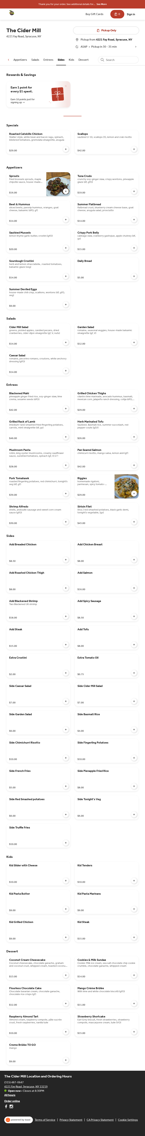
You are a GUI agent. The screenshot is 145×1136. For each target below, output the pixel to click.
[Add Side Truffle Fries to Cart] (66, 843)
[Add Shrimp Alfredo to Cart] (66, 522)
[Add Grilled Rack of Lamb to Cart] (66, 437)
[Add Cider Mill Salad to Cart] (66, 342)
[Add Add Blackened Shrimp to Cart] (66, 616)
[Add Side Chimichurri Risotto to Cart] (66, 758)
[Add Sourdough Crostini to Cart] (66, 276)
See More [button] (102, 4)
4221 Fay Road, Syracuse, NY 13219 (26, 1086)
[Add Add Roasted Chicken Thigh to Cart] (66, 588)
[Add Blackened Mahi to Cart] (66, 408)
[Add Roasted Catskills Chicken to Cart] (66, 149)
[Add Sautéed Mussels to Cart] (66, 248)
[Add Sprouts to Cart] (66, 191)
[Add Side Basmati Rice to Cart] (134, 729)
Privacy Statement (71, 1119)
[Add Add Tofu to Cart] (134, 644)
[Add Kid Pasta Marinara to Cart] (134, 909)
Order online (12, 1101)
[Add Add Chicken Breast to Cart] (134, 560)
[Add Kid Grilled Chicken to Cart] (66, 937)
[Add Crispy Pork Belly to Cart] (134, 248)
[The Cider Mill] (11, 13)
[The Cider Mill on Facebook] (6, 1107)
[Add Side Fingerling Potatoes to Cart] (134, 758)
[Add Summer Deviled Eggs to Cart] (66, 304)
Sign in (131, 14)
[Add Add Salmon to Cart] (134, 588)
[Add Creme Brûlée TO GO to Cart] (66, 1060)
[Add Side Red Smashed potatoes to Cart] (66, 814)
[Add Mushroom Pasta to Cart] (66, 465)
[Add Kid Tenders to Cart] (134, 880)
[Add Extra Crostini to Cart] (66, 673)
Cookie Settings (128, 1119)
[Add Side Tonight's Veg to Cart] (134, 814)
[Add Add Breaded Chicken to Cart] (66, 560)
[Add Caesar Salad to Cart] (66, 371)
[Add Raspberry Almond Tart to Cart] (66, 1032)
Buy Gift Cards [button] (94, 14)
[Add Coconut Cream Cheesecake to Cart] (66, 975)
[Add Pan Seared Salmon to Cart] (134, 465)
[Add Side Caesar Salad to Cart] (66, 701)
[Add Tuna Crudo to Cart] (134, 191)
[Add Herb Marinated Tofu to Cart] (134, 437)
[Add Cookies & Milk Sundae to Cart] (134, 975)
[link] (20, 59)
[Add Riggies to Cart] (134, 493)
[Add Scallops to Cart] (134, 149)
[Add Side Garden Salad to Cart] (66, 729)
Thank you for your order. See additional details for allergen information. (65, 4)
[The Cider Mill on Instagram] (11, 1107)
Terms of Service (45, 1119)
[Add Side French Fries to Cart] (66, 786)
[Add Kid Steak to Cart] (134, 937)
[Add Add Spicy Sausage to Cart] (134, 616)
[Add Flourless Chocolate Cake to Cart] (66, 1003)
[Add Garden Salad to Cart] (134, 342)
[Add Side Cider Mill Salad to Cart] (134, 701)
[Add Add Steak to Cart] (66, 644)
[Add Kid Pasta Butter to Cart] (66, 909)
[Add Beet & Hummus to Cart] (66, 219)
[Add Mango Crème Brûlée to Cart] (134, 1003)
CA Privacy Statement (100, 1119)
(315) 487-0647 (14, 1082)
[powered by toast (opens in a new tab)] (18, 1120)
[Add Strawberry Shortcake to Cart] (134, 1032)
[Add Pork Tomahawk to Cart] (66, 493)
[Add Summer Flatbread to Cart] (134, 219)
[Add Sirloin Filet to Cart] (134, 522)
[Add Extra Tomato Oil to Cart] (134, 673)
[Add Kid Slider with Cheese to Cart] (66, 880)
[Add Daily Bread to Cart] (134, 276)
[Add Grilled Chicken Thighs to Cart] (134, 408)
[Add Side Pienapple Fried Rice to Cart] (134, 786)
